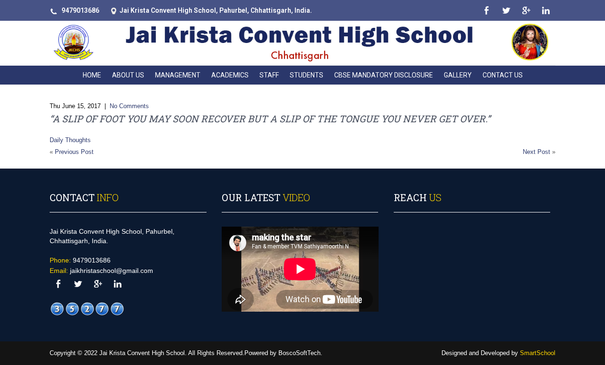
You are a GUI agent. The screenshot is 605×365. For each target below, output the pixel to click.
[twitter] (506, 10)
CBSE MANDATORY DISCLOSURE (383, 75)
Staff (269, 75)
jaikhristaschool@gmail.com (111, 270)
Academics (230, 75)
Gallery (458, 75)
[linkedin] (545, 10)
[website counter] (87, 309)
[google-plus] (526, 10)
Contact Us (503, 75)
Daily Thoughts (70, 140)
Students (306, 75)
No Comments (129, 106)
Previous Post (74, 151)
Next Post (536, 151)
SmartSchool (537, 353)
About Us (128, 75)
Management (177, 75)
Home (92, 75)
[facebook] (486, 10)
